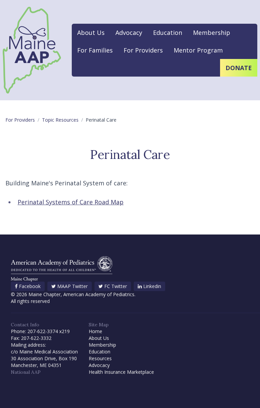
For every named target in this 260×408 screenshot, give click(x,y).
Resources (100, 358)
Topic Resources (60, 120)
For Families (95, 50)
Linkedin (152, 286)
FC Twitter (115, 286)
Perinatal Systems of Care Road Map (71, 202)
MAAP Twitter (72, 286)
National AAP (26, 372)
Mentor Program (198, 50)
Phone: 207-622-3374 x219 (40, 331)
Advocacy (128, 32)
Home (95, 331)
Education (167, 32)
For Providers (143, 50)
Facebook (30, 286)
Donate (238, 68)
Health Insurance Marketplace (121, 372)
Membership (211, 32)
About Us (91, 32)
